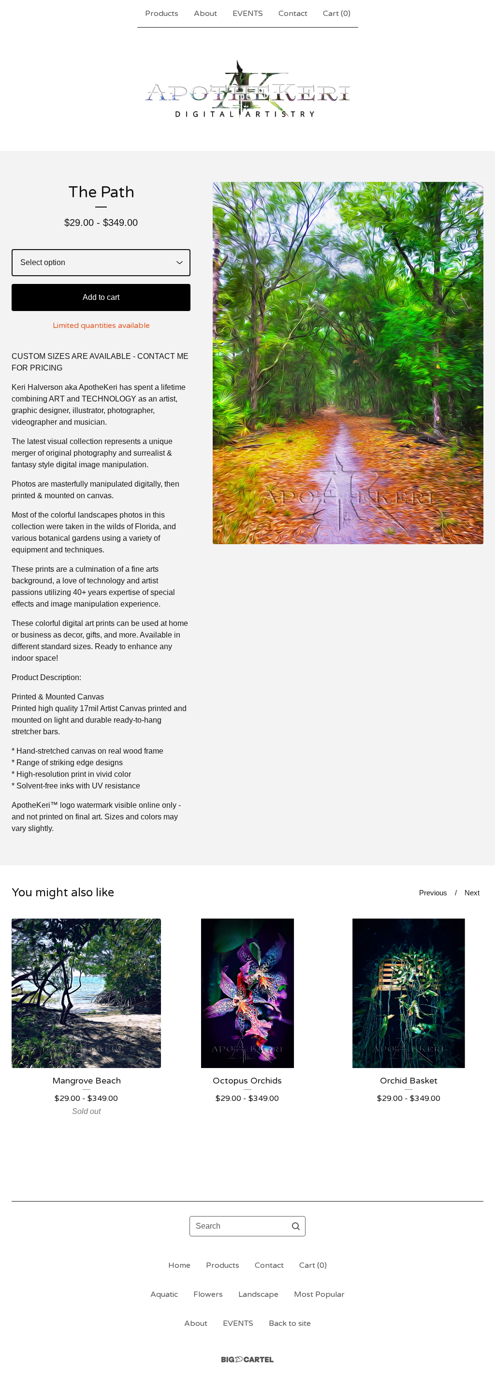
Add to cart (101, 297)
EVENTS (248, 13)
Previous (433, 893)
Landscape (258, 1294)
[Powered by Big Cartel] (247, 1359)
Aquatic (164, 1294)
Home (179, 1265)
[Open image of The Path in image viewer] (348, 363)
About (205, 13)
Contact (292, 13)
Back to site (290, 1323)
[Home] (247, 89)
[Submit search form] (296, 1226)
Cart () (336, 13)
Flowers (208, 1294)
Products (161, 13)
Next (472, 893)
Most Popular (319, 1294)
